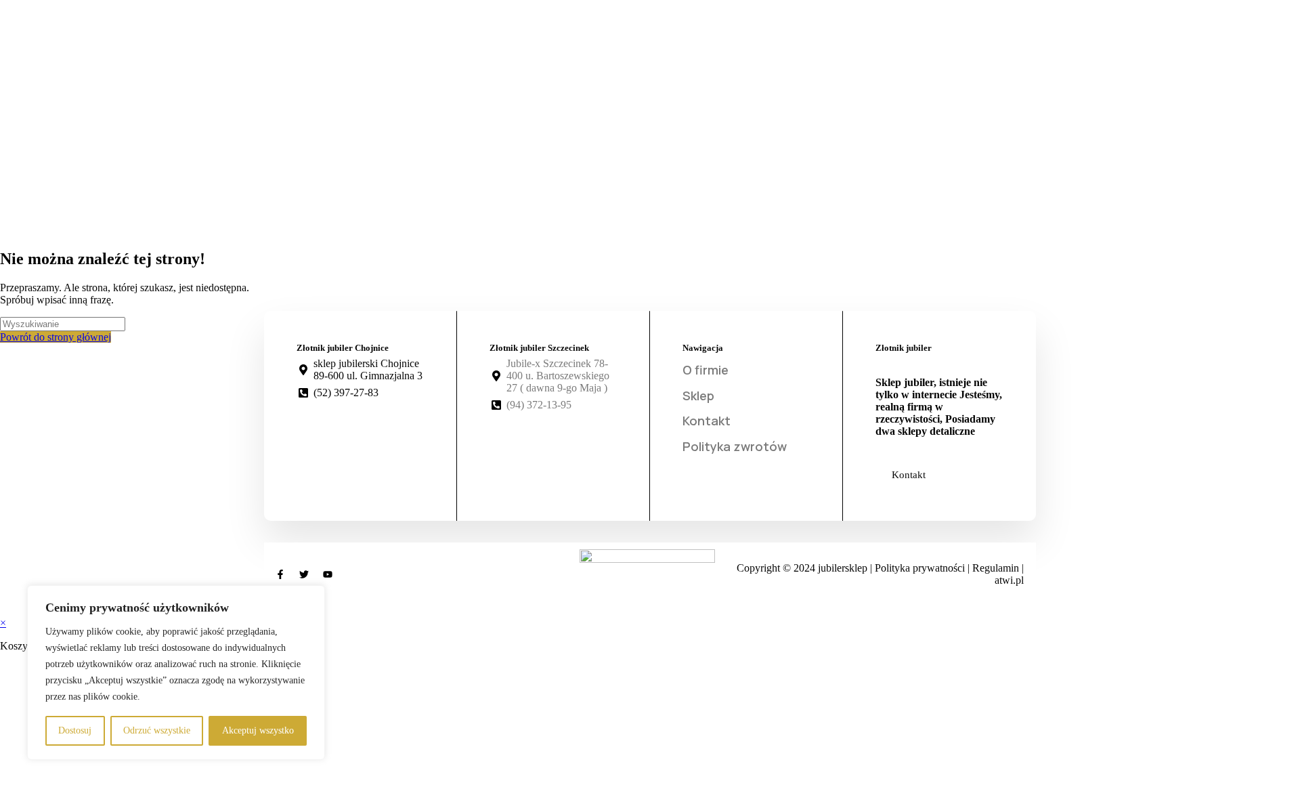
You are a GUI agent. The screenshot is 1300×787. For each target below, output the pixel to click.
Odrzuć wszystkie (156, 730)
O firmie (705, 370)
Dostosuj (74, 730)
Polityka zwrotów (734, 446)
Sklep (698, 395)
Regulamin (997, 568)
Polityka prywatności (921, 568)
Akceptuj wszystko (258, 730)
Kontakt (706, 420)
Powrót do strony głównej (55, 337)
